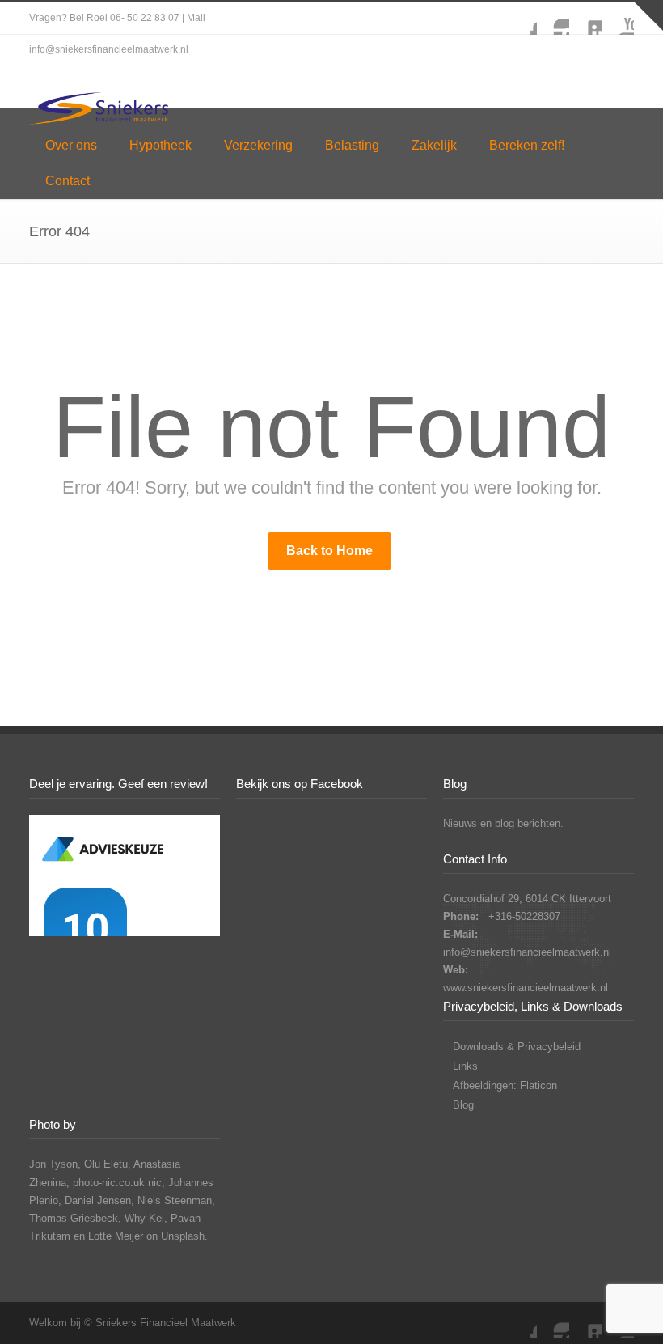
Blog (463, 1105)
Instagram (553, 18)
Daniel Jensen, (99, 1200)
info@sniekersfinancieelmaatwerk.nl (527, 952)
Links (465, 1066)
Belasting (352, 145)
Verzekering (258, 145)
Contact (67, 181)
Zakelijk (434, 145)
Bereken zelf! (526, 145)
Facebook (521, 18)
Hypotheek (160, 145)
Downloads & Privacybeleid (517, 1047)
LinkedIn (585, 18)
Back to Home (329, 551)
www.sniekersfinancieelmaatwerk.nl (525, 988)
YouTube (618, 18)
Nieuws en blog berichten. (503, 823)
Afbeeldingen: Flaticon (505, 1085)
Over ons (71, 145)
